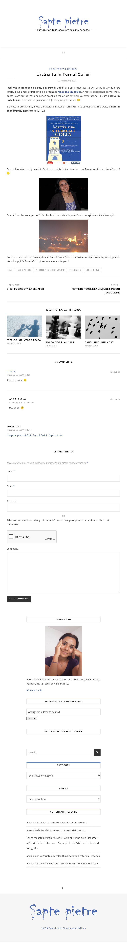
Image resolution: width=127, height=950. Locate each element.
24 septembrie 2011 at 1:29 (18, 375)
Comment (12, 548)
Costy (11, 371)
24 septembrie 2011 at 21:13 (21, 402)
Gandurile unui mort (99, 342)
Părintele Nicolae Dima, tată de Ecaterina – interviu (71, 856)
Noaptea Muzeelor (69, 91)
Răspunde (115, 371)
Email (11, 486)
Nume (11, 471)
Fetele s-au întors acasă (24, 340)
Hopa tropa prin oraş (63, 69)
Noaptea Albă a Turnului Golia (50, 269)
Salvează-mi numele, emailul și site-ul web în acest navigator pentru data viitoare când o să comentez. (58, 522)
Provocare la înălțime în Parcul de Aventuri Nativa (70, 863)
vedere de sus (92, 269)
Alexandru (32, 830)
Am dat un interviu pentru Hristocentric (64, 822)
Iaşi (10, 269)
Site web (12, 501)
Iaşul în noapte (24, 269)
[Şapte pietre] (63, 22)
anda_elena (32, 822)
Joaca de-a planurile (60, 342)
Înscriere (32, 718)
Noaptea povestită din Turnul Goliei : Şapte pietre (35, 435)
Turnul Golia (75, 269)
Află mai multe (34, 690)
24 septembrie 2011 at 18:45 (19, 430)
